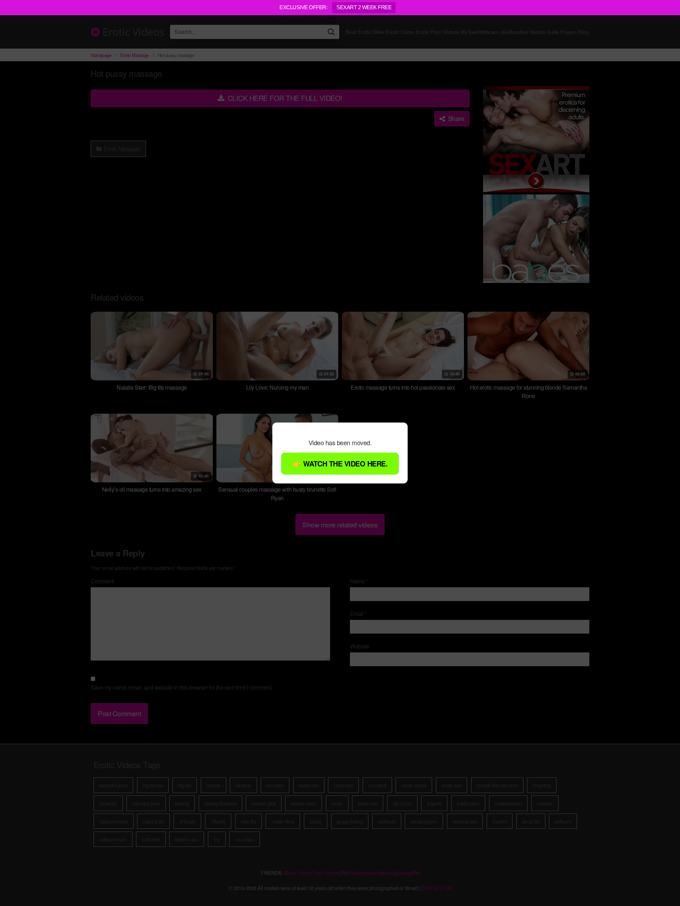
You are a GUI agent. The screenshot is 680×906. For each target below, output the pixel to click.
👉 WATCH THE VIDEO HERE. (340, 463)
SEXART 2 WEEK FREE (363, 7)
